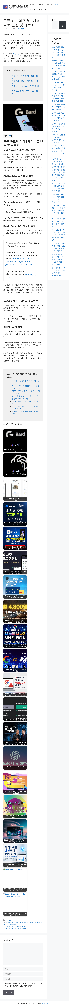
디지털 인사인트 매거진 (19, 6)
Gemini (16, 922)
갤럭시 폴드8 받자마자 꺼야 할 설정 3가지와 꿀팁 (58, 106)
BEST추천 (41, 4)
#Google (15, 258)
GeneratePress (46, 1003)
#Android (24, 258)
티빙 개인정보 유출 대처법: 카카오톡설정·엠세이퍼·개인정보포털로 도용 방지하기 (59, 259)
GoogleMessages (34, 922)
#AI (30, 258)
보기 (9, 136)
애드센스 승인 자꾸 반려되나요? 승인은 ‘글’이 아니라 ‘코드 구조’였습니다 (58, 151)
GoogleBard (24, 922)
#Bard (27, 261)
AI (6, 922)
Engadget (17, 54)
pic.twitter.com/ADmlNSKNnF (19, 264)
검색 (53, 20)
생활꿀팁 (49, 4)
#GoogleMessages (14, 261)
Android (10, 922)
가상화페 (32, 9)
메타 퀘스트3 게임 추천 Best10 (16, 928)
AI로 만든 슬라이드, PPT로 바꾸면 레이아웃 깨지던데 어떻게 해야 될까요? (59, 235)
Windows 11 (42, 9)
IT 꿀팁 (32, 4)
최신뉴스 (57, 4)
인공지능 (13, 924)
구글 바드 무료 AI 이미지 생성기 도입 (18, 926)
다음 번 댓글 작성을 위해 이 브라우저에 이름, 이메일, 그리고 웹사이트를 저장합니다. (23, 984)
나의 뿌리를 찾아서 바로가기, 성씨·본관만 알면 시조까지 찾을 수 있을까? (58, 52)
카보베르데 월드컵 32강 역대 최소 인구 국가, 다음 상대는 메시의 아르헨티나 (59, 210)
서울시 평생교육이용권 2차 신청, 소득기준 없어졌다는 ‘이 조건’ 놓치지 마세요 (59, 175)
